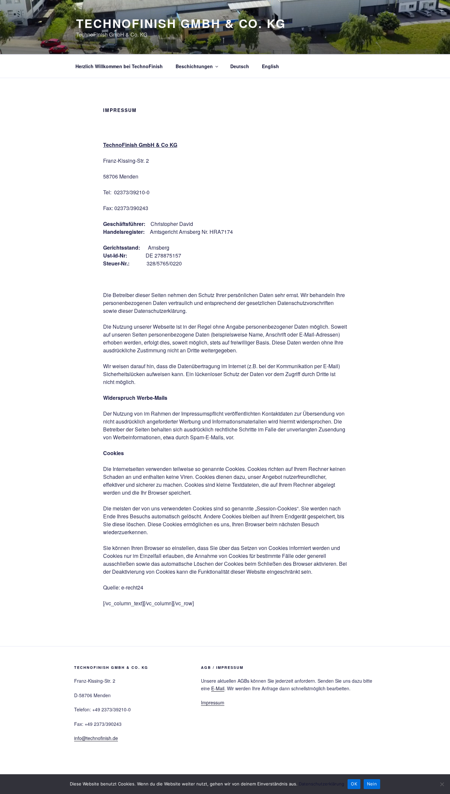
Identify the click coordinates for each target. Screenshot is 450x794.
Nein (372, 783)
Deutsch (239, 66)
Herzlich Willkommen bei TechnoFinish (119, 66)
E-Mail (217, 688)
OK (354, 783)
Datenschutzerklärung (321, 783)
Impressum (212, 702)
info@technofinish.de (96, 738)
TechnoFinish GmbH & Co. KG (181, 23)
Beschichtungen (194, 66)
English (270, 66)
